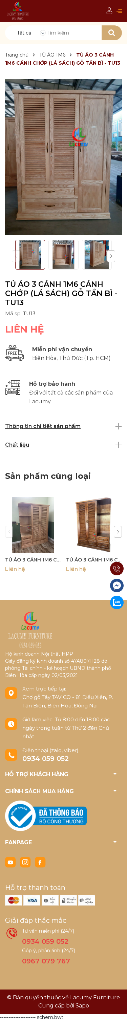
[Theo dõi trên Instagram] (26, 862)
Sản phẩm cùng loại (48, 476)
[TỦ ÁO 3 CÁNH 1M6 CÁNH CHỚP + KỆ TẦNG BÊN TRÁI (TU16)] (33, 525)
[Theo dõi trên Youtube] (11, 862)
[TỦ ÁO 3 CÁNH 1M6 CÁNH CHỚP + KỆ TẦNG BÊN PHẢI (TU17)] (94, 525)
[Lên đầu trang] (115, 1009)
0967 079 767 (46, 961)
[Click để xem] (63, 157)
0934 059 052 (45, 758)
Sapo (82, 1005)
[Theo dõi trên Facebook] (40, 862)
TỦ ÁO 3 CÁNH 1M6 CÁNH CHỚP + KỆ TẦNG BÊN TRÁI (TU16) (33, 560)
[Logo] (17, 10)
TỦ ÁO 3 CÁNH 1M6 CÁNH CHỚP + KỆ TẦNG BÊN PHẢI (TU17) (94, 560)
